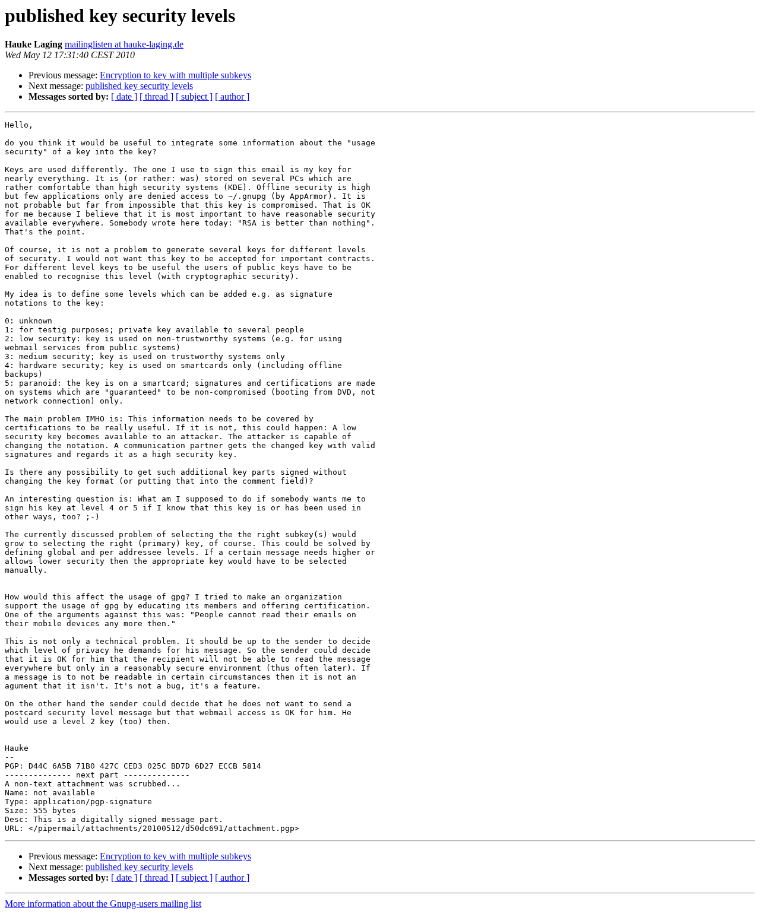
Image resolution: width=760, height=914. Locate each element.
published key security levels (139, 86)
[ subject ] (194, 96)
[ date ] (124, 96)
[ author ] (232, 96)
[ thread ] (156, 96)
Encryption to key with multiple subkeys (175, 75)
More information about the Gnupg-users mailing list (103, 904)
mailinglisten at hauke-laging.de (124, 44)
